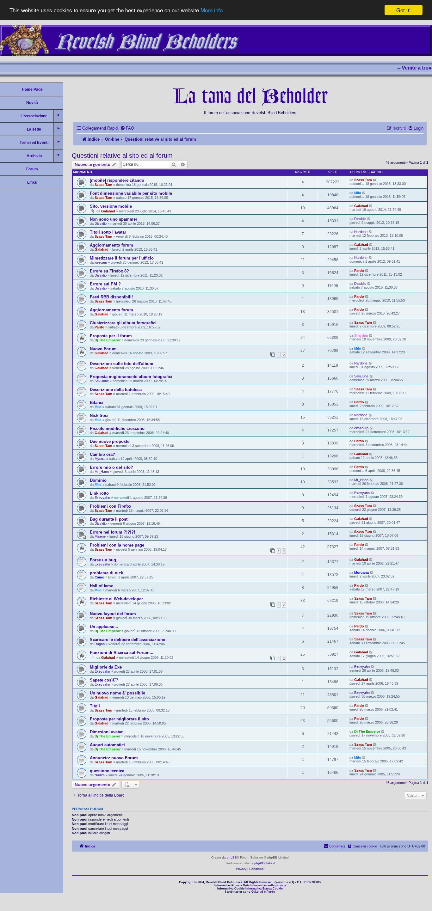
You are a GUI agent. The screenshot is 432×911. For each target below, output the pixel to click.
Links (32, 182)
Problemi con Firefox (110, 506)
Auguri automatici (107, 745)
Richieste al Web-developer (116, 598)
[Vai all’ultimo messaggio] (375, 180)
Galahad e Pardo (263, 891)
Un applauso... (104, 626)
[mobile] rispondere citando (117, 180)
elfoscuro (361, 428)
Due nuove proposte (109, 441)
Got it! (403, 10)
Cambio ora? (102, 454)
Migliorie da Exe (106, 667)
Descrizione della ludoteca (116, 389)
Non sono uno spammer (113, 219)
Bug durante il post (108, 519)
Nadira (100, 775)
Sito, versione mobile (111, 206)
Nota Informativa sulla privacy (264, 885)
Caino (99, 577)
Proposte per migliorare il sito (119, 719)
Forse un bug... (105, 560)
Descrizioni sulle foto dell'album (121, 363)
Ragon (100, 644)
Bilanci (96, 402)
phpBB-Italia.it (264, 863)
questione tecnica (107, 770)
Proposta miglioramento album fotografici (131, 376)
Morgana (361, 572)
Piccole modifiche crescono (117, 428)
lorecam (101, 262)
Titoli (95, 706)
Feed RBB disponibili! (111, 297)
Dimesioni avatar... (108, 732)
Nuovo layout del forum (113, 613)
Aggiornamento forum (111, 245)
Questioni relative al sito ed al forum (122, 155)
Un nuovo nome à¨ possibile (117, 693)
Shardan (361, 335)
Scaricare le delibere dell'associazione (127, 639)
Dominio (98, 480)
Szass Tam (103, 184)
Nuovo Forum (103, 348)
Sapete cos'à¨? (104, 680)
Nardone (360, 232)
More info (212, 10)
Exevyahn (102, 497)
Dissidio (101, 223)
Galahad (108, 211)
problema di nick (106, 573)
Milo (357, 193)
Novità (32, 103)
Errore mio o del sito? (111, 467)
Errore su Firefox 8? (109, 271)
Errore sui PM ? (105, 284)
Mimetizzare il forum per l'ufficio (122, 258)
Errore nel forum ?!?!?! (112, 532)
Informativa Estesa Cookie (264, 888)
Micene (100, 536)
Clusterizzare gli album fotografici (123, 323)
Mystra (100, 459)
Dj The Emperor (107, 340)
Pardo (359, 270)
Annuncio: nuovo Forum (114, 757)
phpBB (232, 857)
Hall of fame (101, 586)
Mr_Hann (102, 472)
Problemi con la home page (117, 545)
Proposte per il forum (111, 335)
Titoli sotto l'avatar (108, 232)
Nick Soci (99, 415)
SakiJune (102, 381)
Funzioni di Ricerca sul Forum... (121, 652)
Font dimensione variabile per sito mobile (131, 193)
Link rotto (99, 493)
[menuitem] (127, 128)
